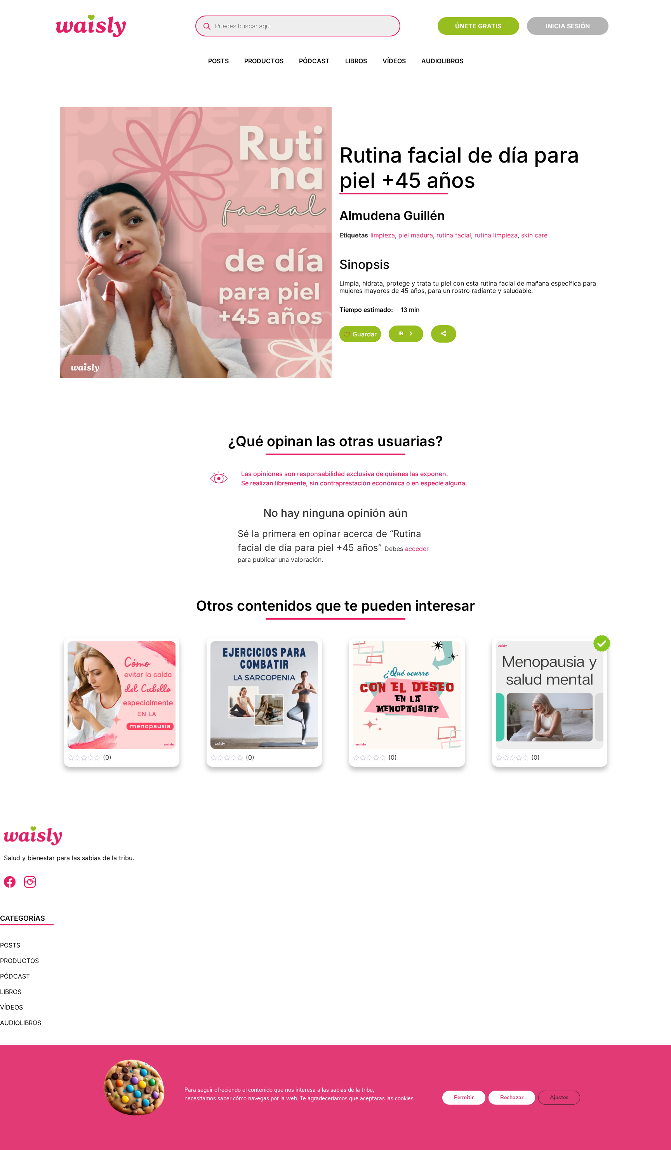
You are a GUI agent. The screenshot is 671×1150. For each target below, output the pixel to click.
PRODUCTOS (263, 61)
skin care (534, 235)
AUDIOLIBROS (442, 61)
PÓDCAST (314, 61)
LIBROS (356, 61)
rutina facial (453, 235)
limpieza (382, 235)
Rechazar (511, 1097)
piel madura (415, 235)
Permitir (464, 1097)
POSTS (218, 61)
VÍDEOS (394, 61)
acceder (417, 548)
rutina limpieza (496, 235)
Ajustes (559, 1097)
